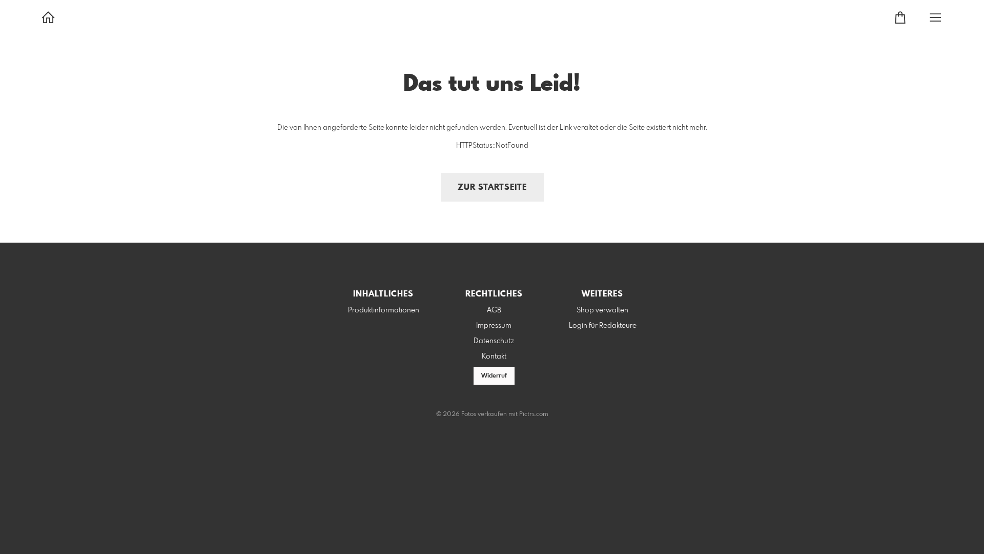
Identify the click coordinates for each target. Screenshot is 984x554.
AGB (494, 310)
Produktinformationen (383, 310)
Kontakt (494, 356)
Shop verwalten (602, 310)
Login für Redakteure (603, 325)
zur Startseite (492, 187)
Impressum (493, 325)
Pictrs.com (533, 414)
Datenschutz (494, 341)
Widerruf (494, 376)
